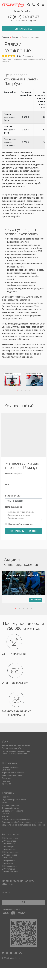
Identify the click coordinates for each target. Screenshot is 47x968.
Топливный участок (10, 808)
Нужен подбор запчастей (20, 524)
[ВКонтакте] (3, 953)
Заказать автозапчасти (12, 811)
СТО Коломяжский (10, 852)
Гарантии (6, 797)
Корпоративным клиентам (13, 772)
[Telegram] (20, 953)
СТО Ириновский (9, 855)
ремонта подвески (35, 239)
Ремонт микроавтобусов (13, 748)
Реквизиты (6, 778)
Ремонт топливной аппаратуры (16, 751)
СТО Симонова (18, 327)
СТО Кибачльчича (10, 872)
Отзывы (5, 814)
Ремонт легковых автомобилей (16, 745)
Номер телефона (13, 473)
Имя (7, 484)
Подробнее (35, 600)
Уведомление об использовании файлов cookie (23, 825)
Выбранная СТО (12, 496)
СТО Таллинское (9, 866)
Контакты (6, 817)
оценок (29, 56)
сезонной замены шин (24, 254)
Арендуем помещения (12, 775)
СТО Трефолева (9, 841)
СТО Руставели (8, 869)
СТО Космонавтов (10, 838)
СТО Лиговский (9, 849)
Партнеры (6, 781)
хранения (27, 357)
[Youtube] (15, 953)
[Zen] (11, 953)
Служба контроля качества (14, 800)
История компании (10, 767)
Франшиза (6, 784)
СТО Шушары (8, 846)
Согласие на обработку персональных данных (22, 822)
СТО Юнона (7, 858)
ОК (23, 902)
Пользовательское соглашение (16, 819)
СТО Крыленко (8, 860)
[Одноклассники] (7, 953)
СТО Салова (7, 863)
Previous (8, 380)
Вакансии (6, 770)
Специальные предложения (14, 754)
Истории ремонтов (10, 805)
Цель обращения (13, 507)
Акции (4, 803)
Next (39, 380)
